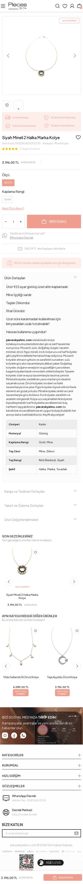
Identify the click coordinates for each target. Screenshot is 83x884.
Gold (7, 199)
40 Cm (8, 182)
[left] (9, 581)
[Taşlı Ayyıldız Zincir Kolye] (62, 650)
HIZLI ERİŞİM (11, 776)
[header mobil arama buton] (57, 6)
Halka (42, 469)
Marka (51, 469)
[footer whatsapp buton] (23, 735)
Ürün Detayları (14, 278)
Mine (50, 442)
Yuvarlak (61, 469)
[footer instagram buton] (5, 735)
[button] (8, 55)
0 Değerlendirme (30, 148)
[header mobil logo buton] (17, 5)
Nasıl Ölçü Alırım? (13, 208)
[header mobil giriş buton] (72, 6)
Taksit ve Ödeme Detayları (24, 505)
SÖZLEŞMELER (13, 786)
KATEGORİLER (12, 755)
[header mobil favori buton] (64, 6)
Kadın (42, 424)
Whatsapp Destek (21, 237)
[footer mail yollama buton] (76, 833)
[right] (74, 581)
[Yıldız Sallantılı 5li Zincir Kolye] (20, 650)
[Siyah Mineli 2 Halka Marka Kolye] (22, 570)
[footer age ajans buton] (50, 862)
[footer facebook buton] (14, 735)
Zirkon (50, 451)
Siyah (60, 460)
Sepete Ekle (57, 221)
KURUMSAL (10, 765)
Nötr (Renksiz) (47, 460)
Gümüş (43, 433)
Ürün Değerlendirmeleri (21, 519)
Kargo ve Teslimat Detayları (24, 491)
